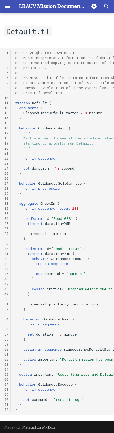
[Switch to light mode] (94, 6)
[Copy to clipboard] (109, 53)
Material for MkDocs (39, 427)
